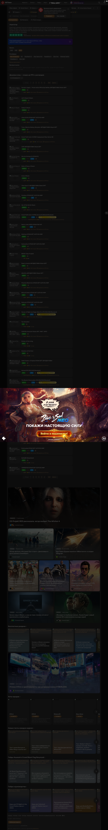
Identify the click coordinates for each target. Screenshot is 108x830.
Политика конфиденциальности (47, 815)
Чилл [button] (65, 2)
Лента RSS (58, 815)
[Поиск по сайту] (99, 2)
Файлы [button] (52, 2)
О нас (19, 815)
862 (49, 82)
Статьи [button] (32, 2)
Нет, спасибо (60, 16)
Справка (10, 815)
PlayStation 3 (13, 59)
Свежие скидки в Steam (29, 67)
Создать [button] (17, 12)
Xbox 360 (22, 59)
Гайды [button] (39, 2)
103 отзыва (32, 316)
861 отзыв (42, 219)
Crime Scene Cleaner (85, 8)
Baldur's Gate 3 (36, 8)
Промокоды (49, 219)
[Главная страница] (6, 2)
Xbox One (55, 56)
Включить (36, 828)
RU (64, 815)
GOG (24, 258)
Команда (24, 815)
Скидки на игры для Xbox (16, 69)
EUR (11, 50)
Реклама (15, 815)
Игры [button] (45, 2)
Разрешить (49, 16)
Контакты (35, 815)
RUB (20, 50)
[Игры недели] (97, 8)
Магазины (25, 20)
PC (21, 56)
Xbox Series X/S (38, 56)
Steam (25, 326)
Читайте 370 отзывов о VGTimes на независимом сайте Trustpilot (50, 35)
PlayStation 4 (47, 56)
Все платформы (24, 16)
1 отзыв (32, 326)
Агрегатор (16, 16)
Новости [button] (24, 2)
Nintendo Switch (65, 56)
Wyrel (24, 316)
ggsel (24, 92)
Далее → (54, 82)
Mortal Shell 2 (24, 8)
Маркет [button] (59, 2)
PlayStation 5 (28, 56)
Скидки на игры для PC (16, 67)
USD (16, 50)
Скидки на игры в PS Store (57, 67)
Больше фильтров (15, 62)
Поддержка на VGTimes (43, 92)
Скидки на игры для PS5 (42, 67)
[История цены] (28, 90)
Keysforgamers (32, 219)
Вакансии (29, 815)
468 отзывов (33, 92)
